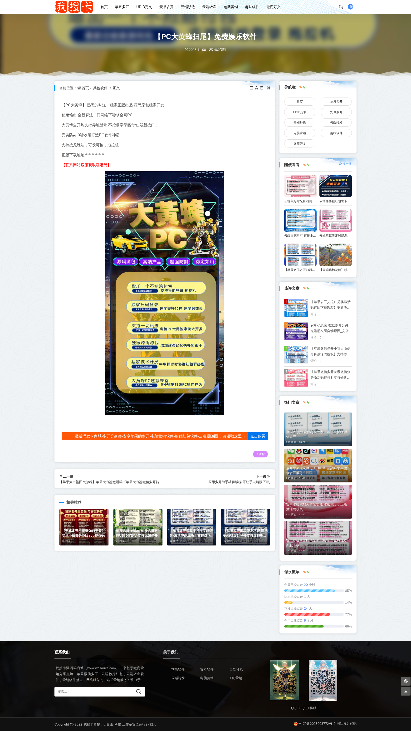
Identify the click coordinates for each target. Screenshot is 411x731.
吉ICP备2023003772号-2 (316, 723)
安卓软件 (207, 669)
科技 (117, 724)
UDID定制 (144, 6)
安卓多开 (166, 6)
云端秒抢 (188, 6)
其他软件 (100, 87)
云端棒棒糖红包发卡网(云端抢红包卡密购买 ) (350, 201)
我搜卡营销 (91, 724)
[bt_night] (406, 681)
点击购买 (257, 436)
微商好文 (273, 6)
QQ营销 (236, 678)
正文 (116, 87)
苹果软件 (178, 669)
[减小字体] (252, 87)
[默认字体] (257, 87)
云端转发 (209, 6)
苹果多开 (122, 6)
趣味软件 (252, 6)
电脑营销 (231, 6)
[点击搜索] (343, 6)
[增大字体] (262, 87)
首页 (104, 6)
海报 (262, 454)
